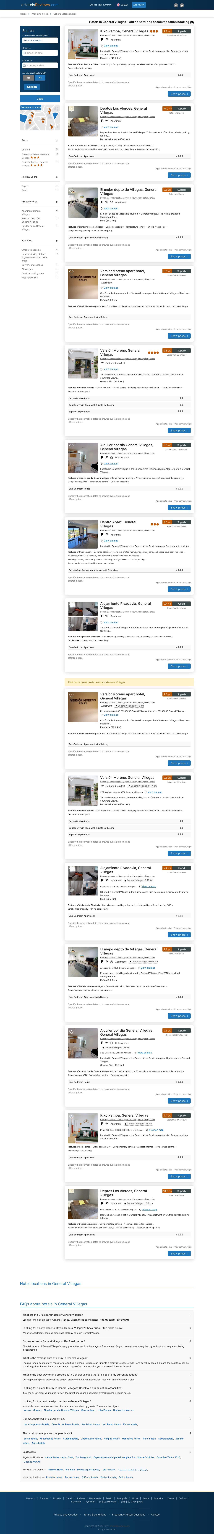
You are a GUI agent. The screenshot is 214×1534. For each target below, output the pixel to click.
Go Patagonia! (83, 1457)
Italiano (81, 1498)
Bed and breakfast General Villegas (31, 220)
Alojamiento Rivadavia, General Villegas (125, 605)
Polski (109, 1498)
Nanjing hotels (112, 1438)
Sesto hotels (30, 1438)
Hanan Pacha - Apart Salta (59, 1457)
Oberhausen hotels (91, 1438)
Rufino (103, 300)
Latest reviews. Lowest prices (35, 35)
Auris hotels (38, 1443)
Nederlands (95, 1498)
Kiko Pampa (104, 1410)
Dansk (170, 1498)
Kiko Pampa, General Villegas (124, 31)
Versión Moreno (32, 1410)
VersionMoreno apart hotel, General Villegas (122, 273)
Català (69, 1498)
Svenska (158, 1498)
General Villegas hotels (64, 13)
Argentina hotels (39, 13)
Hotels (23, 13)
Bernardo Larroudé (110, 139)
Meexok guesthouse (88, 1469)
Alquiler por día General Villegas (61, 1410)
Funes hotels (130, 1424)
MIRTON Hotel (55, 1469)
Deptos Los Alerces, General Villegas (123, 110)
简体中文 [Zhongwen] (132, 1501)
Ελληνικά (76, 1501)
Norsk (135, 1498)
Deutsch (30, 1498)
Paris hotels (149, 1438)
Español (57, 1498)
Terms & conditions (95, 1514)
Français (44, 1498)
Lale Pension (108, 1469)
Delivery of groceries (32, 265)
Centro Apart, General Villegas (118, 524)
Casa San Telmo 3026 (168, 1457)
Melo (102, 220)
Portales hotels (54, 1477)
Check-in (26, 48)
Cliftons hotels (90, 1477)
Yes (28, 77)
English (124, 5)
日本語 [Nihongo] (107, 1501)
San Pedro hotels (111, 1424)
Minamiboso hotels (50, 1438)
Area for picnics (30, 277)
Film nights (27, 269)
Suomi (146, 1498)
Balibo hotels (126, 1477)
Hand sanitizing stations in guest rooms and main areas (34, 257)
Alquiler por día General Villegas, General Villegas (126, 447)
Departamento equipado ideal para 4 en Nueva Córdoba (124, 1457)
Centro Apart (88, 1410)
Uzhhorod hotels (131, 1438)
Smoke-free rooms (31, 249)
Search (32, 86)
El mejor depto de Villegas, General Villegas (128, 192)
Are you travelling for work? (34, 73)
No (40, 77)
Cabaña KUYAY (32, 1461)
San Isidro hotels (90, 1424)
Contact (156, 1514)
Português (122, 1498)
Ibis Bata (70, 1469)
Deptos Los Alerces (123, 1410)
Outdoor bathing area (33, 273)
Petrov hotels (72, 1477)
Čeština (183, 1498)
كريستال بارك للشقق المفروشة (132, 1469)
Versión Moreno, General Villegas (120, 352)
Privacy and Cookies (66, 1514)
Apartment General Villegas (31, 212)
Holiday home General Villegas (33, 228)
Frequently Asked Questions (128, 1514)
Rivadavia (105, 58)
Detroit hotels (165, 1438)
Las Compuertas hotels (36, 1424)
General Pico (106, 381)
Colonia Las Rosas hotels (65, 1424)
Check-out (27, 60)
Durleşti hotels (108, 1477)
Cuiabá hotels (70, 1438)
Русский (90, 1501)
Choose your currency (100, 4)
